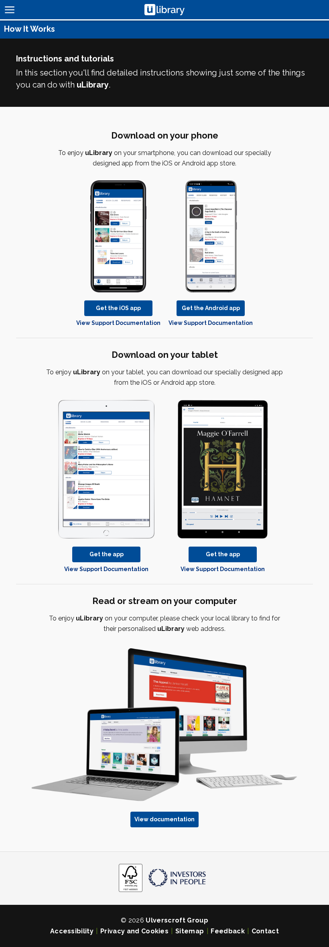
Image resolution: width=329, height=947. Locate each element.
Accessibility (71, 931)
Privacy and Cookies (134, 931)
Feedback (228, 931)
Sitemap (189, 931)
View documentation (164, 819)
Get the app (106, 554)
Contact (265, 931)
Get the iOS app (118, 308)
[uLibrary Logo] (164, 9)
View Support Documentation (118, 323)
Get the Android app (211, 308)
